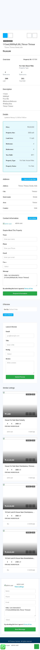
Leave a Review (8, 314)
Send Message (20, 629)
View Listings (32, 218)
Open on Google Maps (30, 179)
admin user (10, 431)
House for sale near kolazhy (15, 420)
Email (5, 253)
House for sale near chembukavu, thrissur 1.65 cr (22, 466)
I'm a (4, 262)
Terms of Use (28, 288)
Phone (5, 244)
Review (8, 359)
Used (11, 41)
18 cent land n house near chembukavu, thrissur (22, 512)
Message (5, 271)
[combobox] (20, 266)
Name (5, 235)
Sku (8, 524)
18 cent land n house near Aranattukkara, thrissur (22, 558)
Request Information (20, 293)
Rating (8, 349)
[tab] (5, 35)
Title (7, 340)
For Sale (6, 41)
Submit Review (20, 377)
